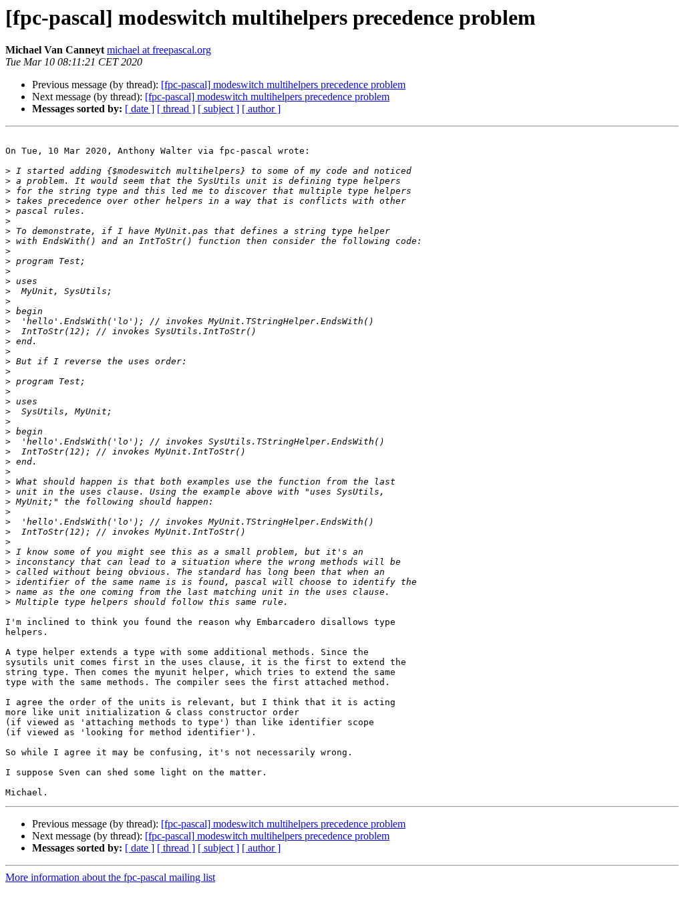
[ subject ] (218, 108)
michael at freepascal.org (159, 49)
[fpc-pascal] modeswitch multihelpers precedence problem (283, 84)
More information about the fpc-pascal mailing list (110, 877)
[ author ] (261, 108)
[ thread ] (176, 108)
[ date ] (139, 108)
